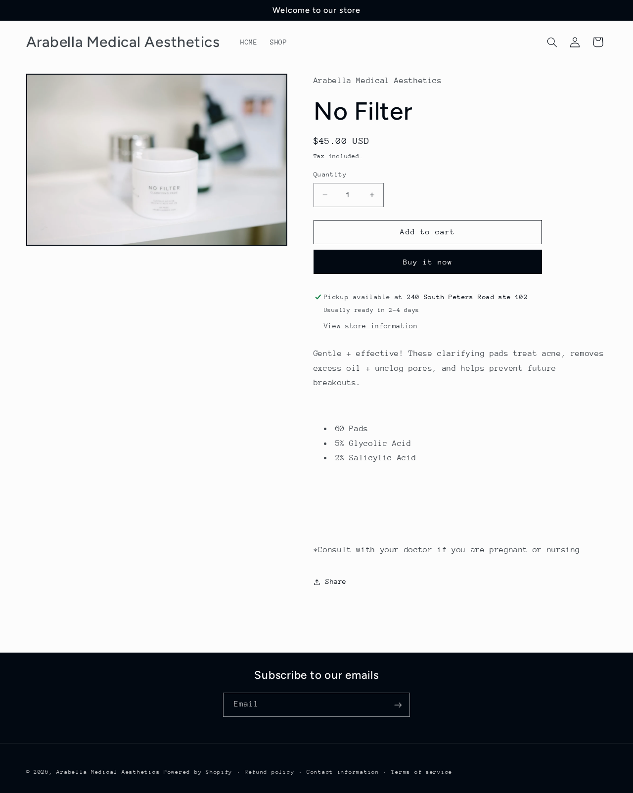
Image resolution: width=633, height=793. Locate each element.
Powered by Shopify (198, 772)
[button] (552, 42)
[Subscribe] (398, 705)
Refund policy (270, 772)
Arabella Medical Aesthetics (108, 772)
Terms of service (421, 772)
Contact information (343, 772)
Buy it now (428, 262)
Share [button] (336, 581)
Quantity (330, 174)
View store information (371, 326)
